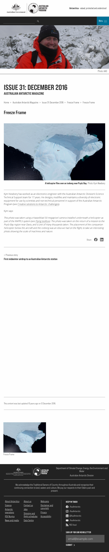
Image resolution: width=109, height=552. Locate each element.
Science (8, 505)
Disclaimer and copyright (47, 507)
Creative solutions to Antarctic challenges (38, 204)
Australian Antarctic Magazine (25, 102)
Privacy (44, 512)
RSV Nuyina (9, 516)
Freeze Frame (73, 102)
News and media (12, 520)
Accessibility (46, 516)
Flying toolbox (42, 221)
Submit (69, 545)
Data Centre (29, 520)
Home (6, 102)
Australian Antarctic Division (82, 475)
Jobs (26, 509)
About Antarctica (12, 501)
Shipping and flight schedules (30, 515)
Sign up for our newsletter (78, 532)
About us (27, 501)
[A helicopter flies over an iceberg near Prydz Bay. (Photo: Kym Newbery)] (54, 151)
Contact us (28, 505)
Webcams (45, 501)
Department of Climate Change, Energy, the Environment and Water (82, 470)
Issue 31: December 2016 (52, 102)
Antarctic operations (9, 511)
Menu (101, 20)
